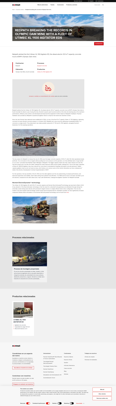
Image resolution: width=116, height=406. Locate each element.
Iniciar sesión (97, 4)
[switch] (48, 403)
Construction (60, 4)
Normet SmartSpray (48, 372)
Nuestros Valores (68, 357)
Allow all (102, 389)
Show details (79, 403)
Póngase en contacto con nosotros (23, 384)
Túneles (52, 4)
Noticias (66, 374)
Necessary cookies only (102, 398)
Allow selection (102, 393)
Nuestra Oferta (68, 359)
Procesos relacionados (23, 237)
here (67, 192)
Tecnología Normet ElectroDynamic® (48, 362)
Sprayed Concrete (42, 65)
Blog (65, 371)
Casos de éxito (68, 368)
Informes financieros (69, 365)
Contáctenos (100, 1)
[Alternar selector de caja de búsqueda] (103, 4)
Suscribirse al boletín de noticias (23, 367)
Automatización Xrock (49, 377)
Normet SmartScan (48, 369)
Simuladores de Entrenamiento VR (52, 375)
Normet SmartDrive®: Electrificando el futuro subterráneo (52, 357)
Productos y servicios (71, 4)
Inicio (13, 9)
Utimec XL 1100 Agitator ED (44, 72)
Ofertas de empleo (90, 357)
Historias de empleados (91, 359)
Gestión (66, 362)
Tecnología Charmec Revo (50, 366)
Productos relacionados (23, 296)
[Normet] (16, 5)
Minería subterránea (43, 4)
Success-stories (20, 9)
